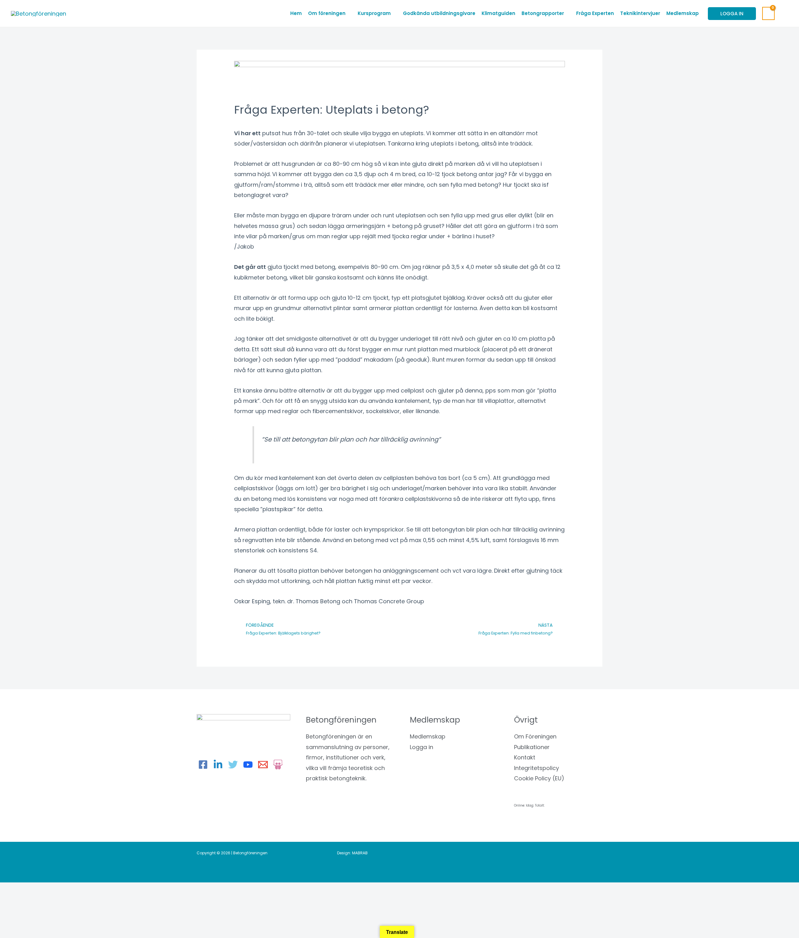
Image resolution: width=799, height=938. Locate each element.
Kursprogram (374, 13)
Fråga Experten (595, 13)
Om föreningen (327, 13)
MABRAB (360, 853)
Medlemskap (682, 13)
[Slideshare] (278, 764)
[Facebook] (203, 764)
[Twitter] (233, 764)
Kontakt (524, 757)
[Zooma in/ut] (12, 890)
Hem (296, 13)
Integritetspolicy (536, 768)
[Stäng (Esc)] (92, 890)
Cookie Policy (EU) (539, 778)
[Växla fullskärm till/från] (39, 890)
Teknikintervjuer (640, 13)
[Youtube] (248, 764)
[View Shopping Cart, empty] (768, 13)
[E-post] (263, 764)
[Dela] (65, 890)
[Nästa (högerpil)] (39, 901)
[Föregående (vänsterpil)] (12, 901)
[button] (784, 13)
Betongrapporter (543, 13)
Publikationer (532, 747)
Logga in (421, 747)
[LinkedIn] (218, 764)
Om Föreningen (535, 736)
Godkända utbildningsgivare (439, 13)
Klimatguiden (498, 13)
